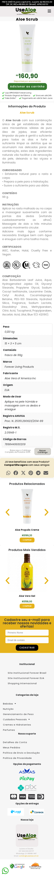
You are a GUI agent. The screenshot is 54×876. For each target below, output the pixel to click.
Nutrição (8, 708)
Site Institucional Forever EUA (26, 678)
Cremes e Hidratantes (17, 724)
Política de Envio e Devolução (21, 752)
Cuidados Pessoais (15, 719)
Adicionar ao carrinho (27, 86)
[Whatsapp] (5, 870)
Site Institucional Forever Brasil (27, 672)
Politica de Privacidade (17, 758)
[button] (8, 473)
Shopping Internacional (22, 683)
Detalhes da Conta (15, 742)
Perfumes (9, 730)
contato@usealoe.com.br (29, 856)
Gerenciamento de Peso (18, 714)
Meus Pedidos (11, 747)
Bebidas (8, 703)
